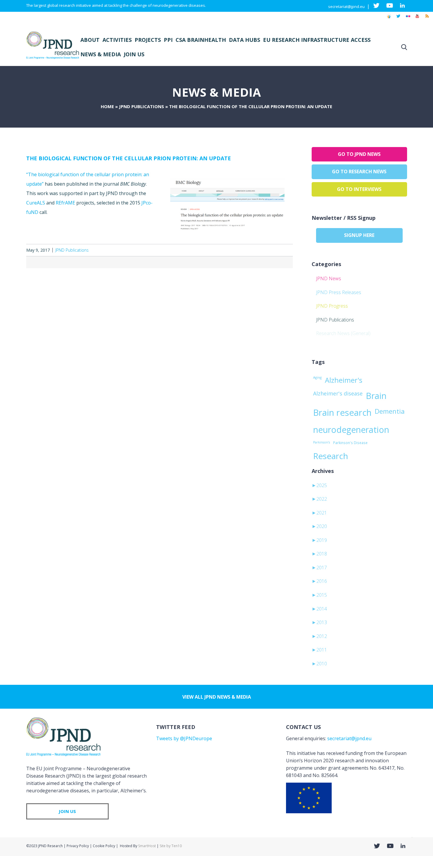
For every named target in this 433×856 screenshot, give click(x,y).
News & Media (100, 54)
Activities (117, 39)
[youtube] (417, 19)
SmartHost (147, 845)
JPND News (328, 278)
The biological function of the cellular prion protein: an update (128, 158)
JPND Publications (141, 106)
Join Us (134, 54)
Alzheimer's (343, 380)
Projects (148, 39)
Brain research (342, 412)
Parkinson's (321, 442)
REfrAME (65, 202)
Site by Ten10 (171, 845)
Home (107, 106)
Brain (376, 395)
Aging (317, 377)
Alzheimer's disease (338, 393)
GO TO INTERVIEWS (359, 189)
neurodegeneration (351, 429)
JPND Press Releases (338, 292)
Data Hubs (244, 39)
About (90, 39)
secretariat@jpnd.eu (346, 6)
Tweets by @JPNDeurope (184, 738)
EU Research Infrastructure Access (317, 39)
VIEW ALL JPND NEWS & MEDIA (216, 697)
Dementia (390, 411)
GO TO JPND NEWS (359, 154)
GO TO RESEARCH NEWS (359, 171)
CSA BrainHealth (201, 39)
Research (330, 455)
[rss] (427, 19)
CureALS (35, 202)
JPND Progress (332, 306)
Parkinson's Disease (350, 442)
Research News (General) (343, 333)
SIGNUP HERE (359, 235)
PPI (168, 39)
